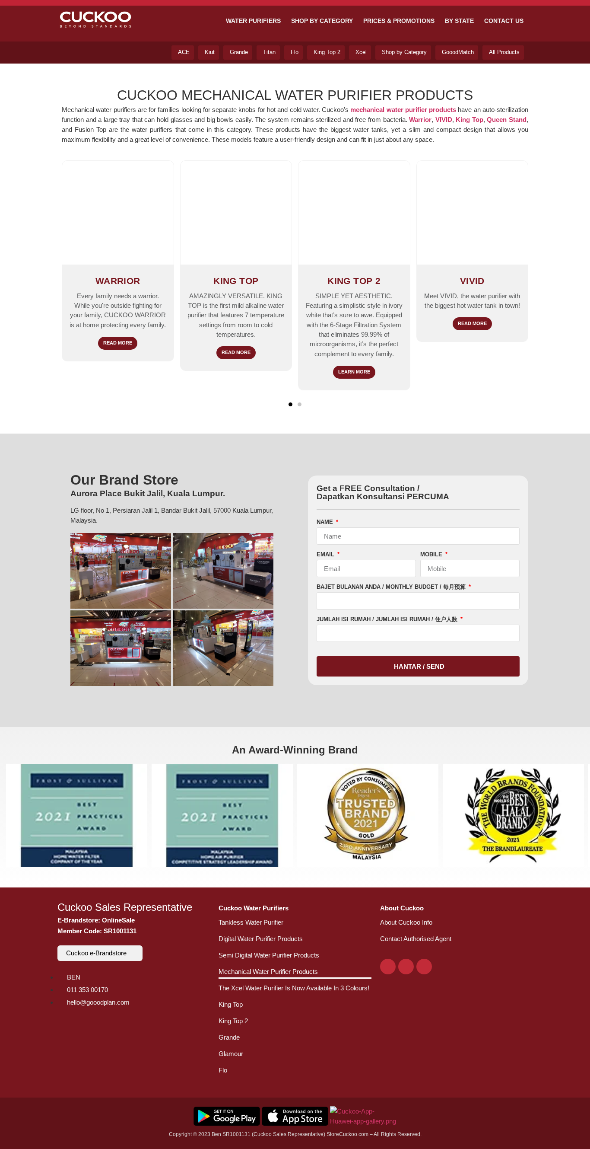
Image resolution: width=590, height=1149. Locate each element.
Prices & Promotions (399, 20)
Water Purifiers (253, 20)
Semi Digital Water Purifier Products (269, 955)
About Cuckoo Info (406, 922)
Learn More (354, 371)
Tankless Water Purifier (251, 922)
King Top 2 (233, 1021)
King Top (231, 1004)
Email (326, 555)
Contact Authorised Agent (415, 938)
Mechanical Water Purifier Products (268, 971)
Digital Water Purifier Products (261, 938)
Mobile (432, 555)
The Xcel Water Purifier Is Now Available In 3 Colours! (294, 988)
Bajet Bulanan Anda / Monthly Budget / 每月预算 (392, 587)
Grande (229, 1037)
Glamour (231, 1053)
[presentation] (70, 212)
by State (459, 20)
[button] (290, 404)
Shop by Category (322, 20)
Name (326, 522)
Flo (223, 1070)
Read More (117, 342)
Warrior (420, 119)
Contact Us (503, 20)
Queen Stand (507, 119)
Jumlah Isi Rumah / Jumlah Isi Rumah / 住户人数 (388, 619)
